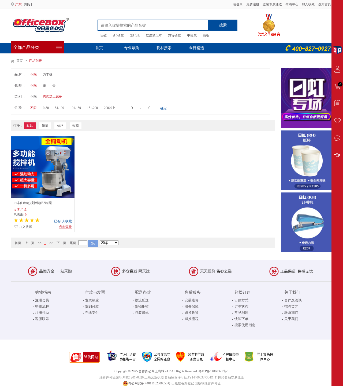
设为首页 (324, 4)
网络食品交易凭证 (231, 377)
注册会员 (42, 300)
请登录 (238, 4)
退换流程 (192, 319)
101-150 (75, 108)
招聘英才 (291, 306)
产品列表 (35, 61)
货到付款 (92, 306)
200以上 (109, 108)
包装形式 (142, 313)
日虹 (103, 35)
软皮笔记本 (154, 35)
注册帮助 (42, 313)
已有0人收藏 (63, 221)
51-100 (59, 108)
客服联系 (42, 319)
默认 (30, 126)
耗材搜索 (164, 48)
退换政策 (192, 313)
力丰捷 (48, 74)
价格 (60, 126)
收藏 (75, 126)
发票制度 (92, 300)
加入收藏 (308, 4)
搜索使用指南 (244, 325)
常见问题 (241, 313)
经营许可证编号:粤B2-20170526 (121, 377)
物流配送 (142, 300)
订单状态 (241, 306)
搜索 (223, 25)
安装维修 (192, 300)
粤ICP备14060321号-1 (214, 371)
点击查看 (65, 227)
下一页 (61, 243)
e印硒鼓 (118, 35)
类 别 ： (20, 96)
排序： (18, 125)
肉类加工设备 (52, 96)
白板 (206, 35)
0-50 (46, 108)
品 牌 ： (20, 74)
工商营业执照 (154, 377)
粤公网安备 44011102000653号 (149, 383)
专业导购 (131, 48)
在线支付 (92, 313)
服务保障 (192, 306)
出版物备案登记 (183, 383)
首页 (99, 48)
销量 (45, 126)
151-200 (92, 108)
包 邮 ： (20, 85)
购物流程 (42, 306)
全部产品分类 (26, 47)
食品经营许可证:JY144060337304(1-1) (191, 377)
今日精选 (196, 48)
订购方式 (241, 300)
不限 (33, 74)
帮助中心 (291, 4)
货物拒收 (142, 306)
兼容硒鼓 (174, 35)
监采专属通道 (272, 4)
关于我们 (291, 319)
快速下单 (241, 319)
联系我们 (291, 313)
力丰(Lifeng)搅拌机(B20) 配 (33, 203)
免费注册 (252, 4)
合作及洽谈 (293, 300)
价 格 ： (20, 107)
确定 (163, 108)
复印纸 (135, 35)
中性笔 (192, 35)
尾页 (73, 243)
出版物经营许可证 (208, 383)
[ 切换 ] (23, 4)
